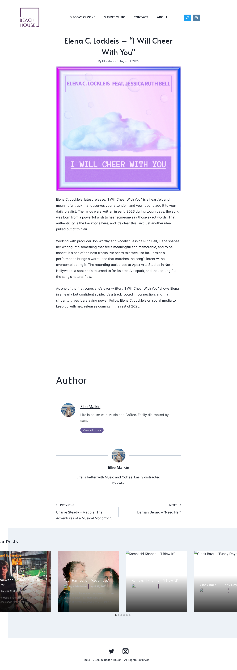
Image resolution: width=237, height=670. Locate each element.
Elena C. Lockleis (133, 300)
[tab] (116, 615)
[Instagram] (125, 651)
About (162, 17)
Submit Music (114, 17)
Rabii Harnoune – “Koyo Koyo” (86, 580)
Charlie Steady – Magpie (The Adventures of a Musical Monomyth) (84, 511)
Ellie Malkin (109, 61)
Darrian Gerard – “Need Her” (159, 509)
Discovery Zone (82, 17)
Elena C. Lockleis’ (69, 199)
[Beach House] (29, 17)
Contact (141, 17)
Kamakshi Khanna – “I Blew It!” (155, 580)
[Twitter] (111, 651)
